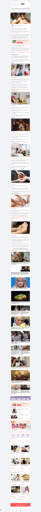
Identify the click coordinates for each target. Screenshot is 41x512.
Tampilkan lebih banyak (20, 499)
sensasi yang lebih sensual (25, 192)
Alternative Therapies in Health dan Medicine (22, 47)
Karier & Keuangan (13, 484)
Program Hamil (23, 484)
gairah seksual (20, 108)
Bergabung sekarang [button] (19, 42)
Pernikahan (12, 468)
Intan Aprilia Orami (20, 25)
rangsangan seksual (18, 216)
